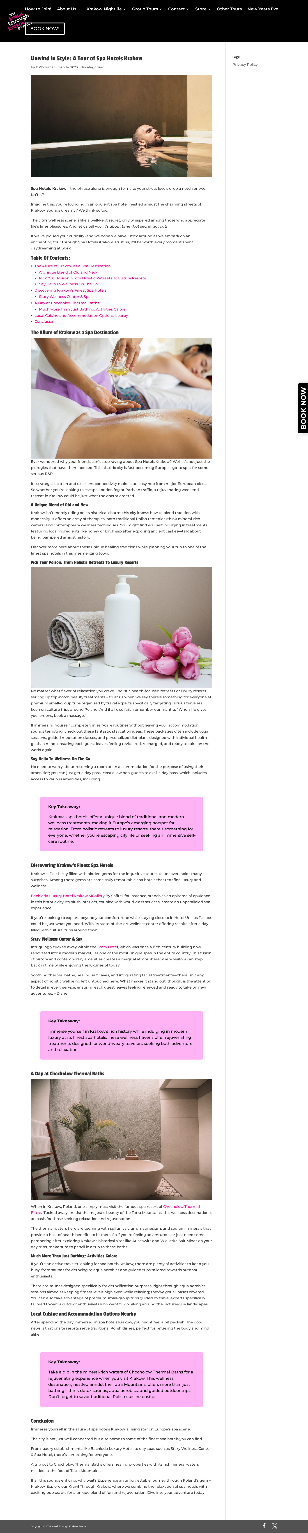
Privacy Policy (245, 64)
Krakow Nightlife (104, 9)
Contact (176, 9)
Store (201, 9)
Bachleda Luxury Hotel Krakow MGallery (68, 896)
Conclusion (44, 321)
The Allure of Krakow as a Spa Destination (72, 266)
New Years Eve (263, 9)
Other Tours (229, 9)
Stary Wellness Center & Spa (65, 297)
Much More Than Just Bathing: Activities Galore (82, 309)
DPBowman (46, 67)
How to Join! (38, 9)
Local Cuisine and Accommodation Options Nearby (81, 315)
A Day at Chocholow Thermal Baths (66, 303)
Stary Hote (107, 947)
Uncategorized (92, 67)
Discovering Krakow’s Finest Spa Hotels (70, 290)
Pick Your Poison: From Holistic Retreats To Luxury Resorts (92, 278)
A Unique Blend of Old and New (68, 272)
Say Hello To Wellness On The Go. (69, 284)
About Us (66, 9)
